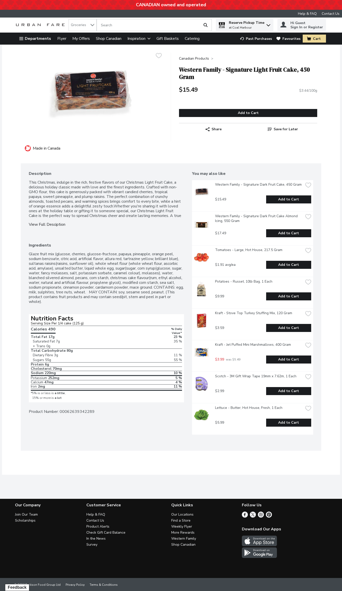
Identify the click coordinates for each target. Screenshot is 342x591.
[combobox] (83, 25)
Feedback (17, 587)
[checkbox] (159, 56)
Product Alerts (97, 526)
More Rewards (183, 532)
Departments (38, 38)
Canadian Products (194, 58)
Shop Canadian (108, 38)
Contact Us (330, 13)
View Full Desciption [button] (47, 224)
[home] (41, 25)
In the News (96, 538)
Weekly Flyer (181, 526)
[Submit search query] (206, 25)
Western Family (183, 538)
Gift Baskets (167, 38)
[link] (256, 38)
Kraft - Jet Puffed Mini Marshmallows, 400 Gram (253, 344)
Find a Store (181, 520)
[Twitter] (253, 516)
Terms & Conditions (104, 585)
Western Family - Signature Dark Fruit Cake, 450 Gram (258, 184)
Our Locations (182, 514)
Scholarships (25, 520)
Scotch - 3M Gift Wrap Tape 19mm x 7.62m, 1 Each (255, 376)
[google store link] (259, 556)
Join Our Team (26, 514)
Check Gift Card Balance (105, 532)
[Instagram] (261, 516)
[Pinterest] (269, 516)
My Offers (81, 38)
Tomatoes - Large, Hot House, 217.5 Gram (248, 250)
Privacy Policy (75, 585)
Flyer (61, 38)
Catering (192, 38)
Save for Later (286, 129)
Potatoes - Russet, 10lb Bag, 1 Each (243, 281)
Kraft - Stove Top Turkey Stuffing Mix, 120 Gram (253, 313)
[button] (268, 24)
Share (217, 129)
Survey (91, 544)
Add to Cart (248, 112)
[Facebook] (245, 516)
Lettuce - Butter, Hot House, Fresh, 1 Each (248, 407)
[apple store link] (259, 545)
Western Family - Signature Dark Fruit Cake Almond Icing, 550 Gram (257, 218)
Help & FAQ (307, 13)
